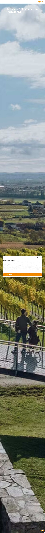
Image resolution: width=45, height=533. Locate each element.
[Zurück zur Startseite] (41, 2)
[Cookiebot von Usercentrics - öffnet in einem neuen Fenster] (38, 257)
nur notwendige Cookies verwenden (9, 275)
